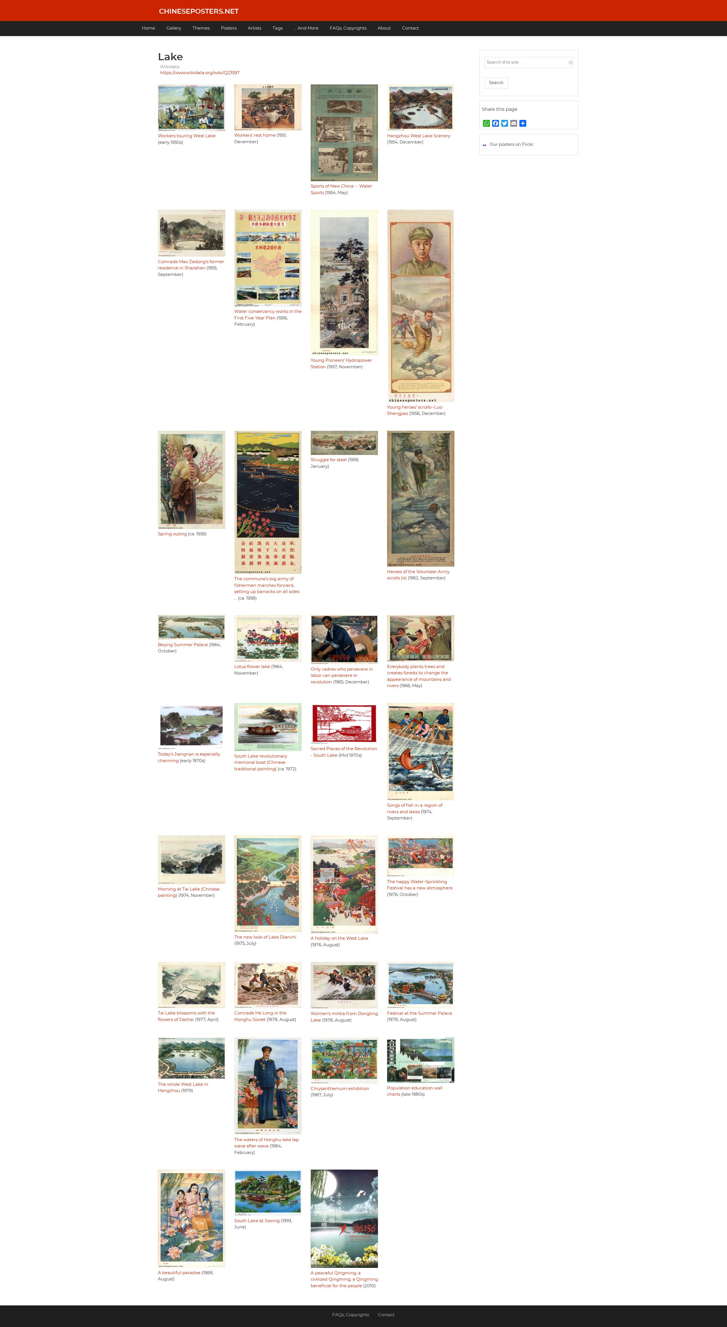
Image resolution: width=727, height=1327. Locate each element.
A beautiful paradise (179, 1273)
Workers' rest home (254, 135)
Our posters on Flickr (512, 144)
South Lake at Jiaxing (257, 1221)
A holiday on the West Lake (339, 938)
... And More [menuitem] (306, 28)
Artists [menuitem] (254, 28)
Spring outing (172, 534)
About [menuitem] (384, 28)
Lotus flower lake (252, 667)
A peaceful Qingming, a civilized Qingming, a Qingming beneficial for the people (344, 1279)
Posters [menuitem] (229, 28)
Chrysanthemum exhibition (340, 1089)
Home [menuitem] (148, 28)
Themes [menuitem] (201, 28)
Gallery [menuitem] (173, 28)
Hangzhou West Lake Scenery (418, 136)
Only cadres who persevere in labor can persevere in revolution (342, 675)
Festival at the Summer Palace (419, 1013)
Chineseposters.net (199, 11)
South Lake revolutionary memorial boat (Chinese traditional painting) (260, 762)
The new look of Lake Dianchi (265, 937)
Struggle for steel (329, 460)
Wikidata (169, 67)
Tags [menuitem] (278, 28)
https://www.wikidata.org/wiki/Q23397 (200, 73)
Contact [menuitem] (410, 28)
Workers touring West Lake (187, 136)
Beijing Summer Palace (183, 645)
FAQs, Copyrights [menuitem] (348, 28)
